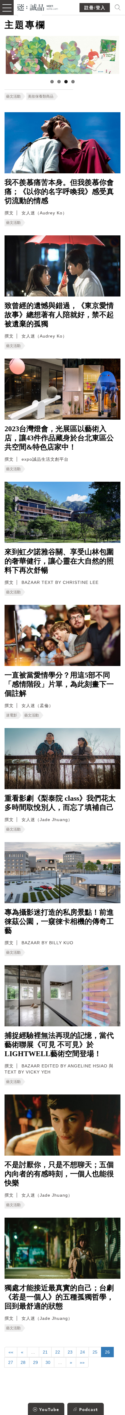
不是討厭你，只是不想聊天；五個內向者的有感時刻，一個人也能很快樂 (59, 1174)
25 (95, 1352)
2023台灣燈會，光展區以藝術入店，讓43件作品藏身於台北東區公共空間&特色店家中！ (59, 438)
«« (10, 1352)
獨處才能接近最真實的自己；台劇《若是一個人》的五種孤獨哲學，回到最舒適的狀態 (59, 1297)
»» (82, 1362)
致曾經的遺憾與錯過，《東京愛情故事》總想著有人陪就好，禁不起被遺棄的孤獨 (59, 315)
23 (70, 1352)
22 (57, 1352)
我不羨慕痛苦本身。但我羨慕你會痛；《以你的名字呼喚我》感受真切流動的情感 (59, 192)
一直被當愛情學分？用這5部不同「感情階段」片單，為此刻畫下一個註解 (59, 684)
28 (23, 1362)
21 (45, 1352)
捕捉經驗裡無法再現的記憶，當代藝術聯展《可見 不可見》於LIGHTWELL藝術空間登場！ (59, 1045)
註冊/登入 (95, 7)
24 (82, 1352)
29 (35, 1362)
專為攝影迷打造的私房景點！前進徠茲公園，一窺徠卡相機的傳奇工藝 (59, 921)
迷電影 (11, 715)
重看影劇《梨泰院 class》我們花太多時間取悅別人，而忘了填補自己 (60, 802)
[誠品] (38, 7)
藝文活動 (13, 96)
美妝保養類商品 (40, 96)
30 (48, 1362)
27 (10, 1362)
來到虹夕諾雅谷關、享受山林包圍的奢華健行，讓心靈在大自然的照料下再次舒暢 (59, 561)
